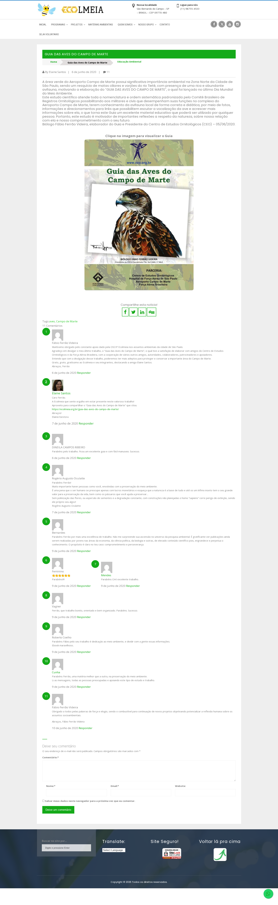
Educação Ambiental (129, 61)
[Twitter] (221, 24)
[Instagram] (237, 24)
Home (53, 61)
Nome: (50, 786)
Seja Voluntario (49, 34)
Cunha (56, 672)
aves (52, 321)
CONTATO (165, 24)
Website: (180, 786)
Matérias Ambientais (100, 24)
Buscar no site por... (54, 841)
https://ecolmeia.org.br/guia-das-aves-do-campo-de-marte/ (85, 409)
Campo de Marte (67, 321)
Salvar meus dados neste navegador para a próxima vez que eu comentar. (90, 800)
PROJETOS (77, 24)
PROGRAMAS (58, 24)
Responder (84, 373)
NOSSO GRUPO (146, 24)
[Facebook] (214, 24)
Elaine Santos (61, 393)
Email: (115, 786)
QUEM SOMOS (125, 24)
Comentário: (50, 757)
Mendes (106, 575)
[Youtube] (229, 24)
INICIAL (42, 24)
